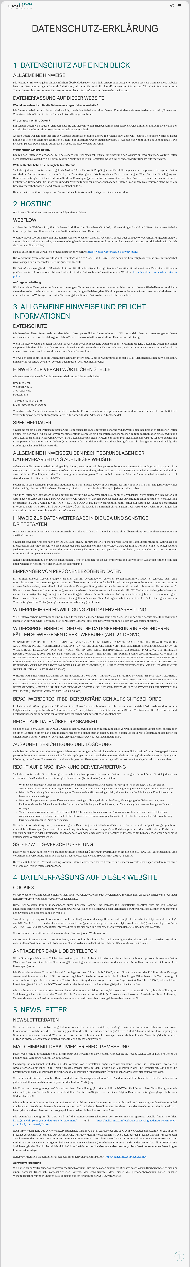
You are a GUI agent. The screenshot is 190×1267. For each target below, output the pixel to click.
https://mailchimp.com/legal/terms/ (125, 1156)
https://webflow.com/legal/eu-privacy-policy (112, 251)
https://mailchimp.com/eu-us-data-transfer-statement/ (45, 1120)
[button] (172, 5)
